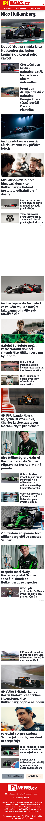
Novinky (7, 8)
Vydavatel (28, 794)
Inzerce (36, 794)
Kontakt (20, 794)
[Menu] (42, 3)
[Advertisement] (22, 249)
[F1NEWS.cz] (15, 3)
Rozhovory (36, 8)
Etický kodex (10, 794)
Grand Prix (21, 8)
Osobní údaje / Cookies (22, 798)
